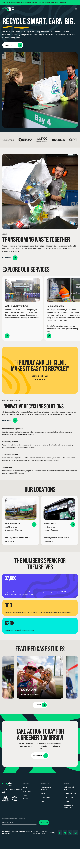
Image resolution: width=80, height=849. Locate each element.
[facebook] (65, 832)
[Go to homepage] (8, 9)
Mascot (53, 2)
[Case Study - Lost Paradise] (40, 677)
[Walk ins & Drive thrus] (22, 290)
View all (38, 705)
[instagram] (70, 832)
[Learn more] (34, 524)
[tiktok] (60, 832)
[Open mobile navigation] (76, 9)
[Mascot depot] (59, 509)
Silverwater (62, 2)
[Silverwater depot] (20, 509)
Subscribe (44, 822)
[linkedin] (75, 832)
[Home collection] (48, 335)
